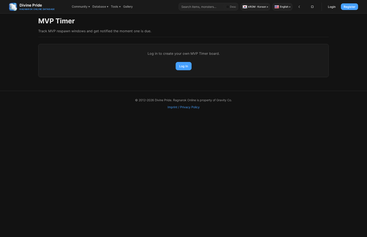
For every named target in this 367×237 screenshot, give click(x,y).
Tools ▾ (116, 6)
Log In (183, 66)
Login (332, 6)
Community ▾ (81, 6)
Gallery (128, 6)
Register (349, 6)
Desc (233, 6)
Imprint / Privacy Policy (184, 107)
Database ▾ (100, 6)
